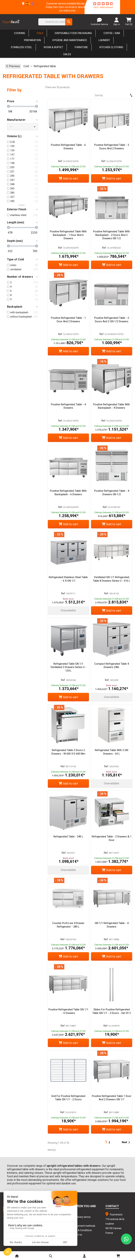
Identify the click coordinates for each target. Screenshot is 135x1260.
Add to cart (70, 178)
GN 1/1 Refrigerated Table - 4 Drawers (111, 925)
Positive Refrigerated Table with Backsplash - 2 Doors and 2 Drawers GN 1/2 (111, 235)
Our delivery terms (80, 1217)
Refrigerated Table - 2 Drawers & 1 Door (111, 838)
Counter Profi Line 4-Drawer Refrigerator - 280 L (68, 925)
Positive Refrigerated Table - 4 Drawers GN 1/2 (111, 492)
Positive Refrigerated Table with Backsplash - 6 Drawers (68, 492)
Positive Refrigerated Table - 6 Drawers (68, 146)
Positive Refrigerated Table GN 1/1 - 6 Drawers (68, 1011)
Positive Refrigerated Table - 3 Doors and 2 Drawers (111, 146)
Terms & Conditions (81, 1230)
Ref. (60, 161)
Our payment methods (82, 1225)
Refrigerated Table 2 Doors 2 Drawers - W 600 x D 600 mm (68, 752)
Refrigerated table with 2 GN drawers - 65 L (111, 752)
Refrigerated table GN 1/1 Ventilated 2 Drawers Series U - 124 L (68, 667)
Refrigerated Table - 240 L (68, 836)
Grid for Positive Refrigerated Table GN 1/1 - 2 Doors (68, 1097)
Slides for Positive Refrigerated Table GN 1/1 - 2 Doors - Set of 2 (111, 1011)
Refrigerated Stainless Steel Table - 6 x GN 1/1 (68, 579)
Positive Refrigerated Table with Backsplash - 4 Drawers (111, 406)
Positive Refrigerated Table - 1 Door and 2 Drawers (68, 319)
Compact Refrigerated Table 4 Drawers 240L (111, 665)
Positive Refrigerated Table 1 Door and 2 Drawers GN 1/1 (111, 1097)
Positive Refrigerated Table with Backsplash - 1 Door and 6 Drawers (68, 235)
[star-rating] (103, 4)
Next (126, 1142)
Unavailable (68, 610)
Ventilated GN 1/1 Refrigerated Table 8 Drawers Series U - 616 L (111, 579)
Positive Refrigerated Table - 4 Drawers (68, 406)
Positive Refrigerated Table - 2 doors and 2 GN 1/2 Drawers (111, 319)
